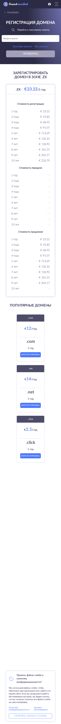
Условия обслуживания (41, 709)
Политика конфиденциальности (19, 709)
